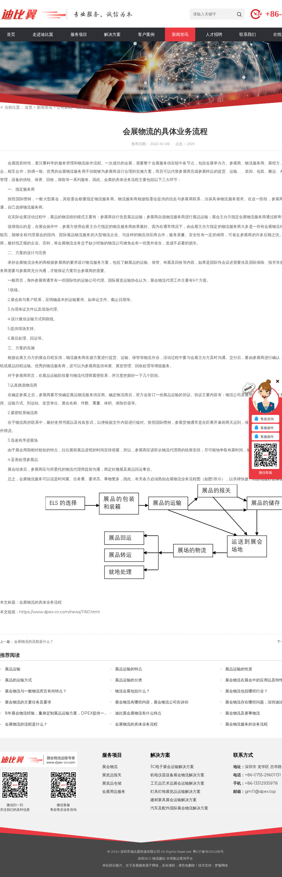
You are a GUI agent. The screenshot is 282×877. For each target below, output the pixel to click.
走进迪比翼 (42, 34)
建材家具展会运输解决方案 (173, 799)
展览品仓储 (111, 783)
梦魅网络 (221, 865)
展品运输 (135, 216)
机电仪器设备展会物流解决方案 (177, 774)
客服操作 (267, 428)
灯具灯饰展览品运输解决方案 (175, 791)
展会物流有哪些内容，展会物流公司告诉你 (151, 702)
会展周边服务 (113, 791)
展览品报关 (111, 774)
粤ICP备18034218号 (208, 851)
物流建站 (159, 858)
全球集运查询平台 (179, 858)
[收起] (265, 400)
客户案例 (146, 34)
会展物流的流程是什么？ (33, 641)
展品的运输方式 (18, 680)
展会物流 (158, 280)
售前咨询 (267, 419)
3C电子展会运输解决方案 (172, 766)
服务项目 (78, 34)
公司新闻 (64, 107)
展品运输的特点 (128, 669)
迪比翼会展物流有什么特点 (138, 713)
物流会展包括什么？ (132, 691)
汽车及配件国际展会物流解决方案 (179, 808)
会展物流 (66, 171)
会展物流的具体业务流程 (136, 724)
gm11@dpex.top (260, 791)
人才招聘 (214, 34)
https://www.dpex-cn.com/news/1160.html (59, 611)
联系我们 (247, 34)
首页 (11, 34)
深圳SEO (144, 858)
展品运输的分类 (128, 680)
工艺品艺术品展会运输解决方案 (177, 783)
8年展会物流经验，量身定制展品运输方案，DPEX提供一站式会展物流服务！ (57, 713)
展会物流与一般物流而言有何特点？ (36, 691)
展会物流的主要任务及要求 (28, 702)
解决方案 (112, 34)
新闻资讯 (180, 34)
